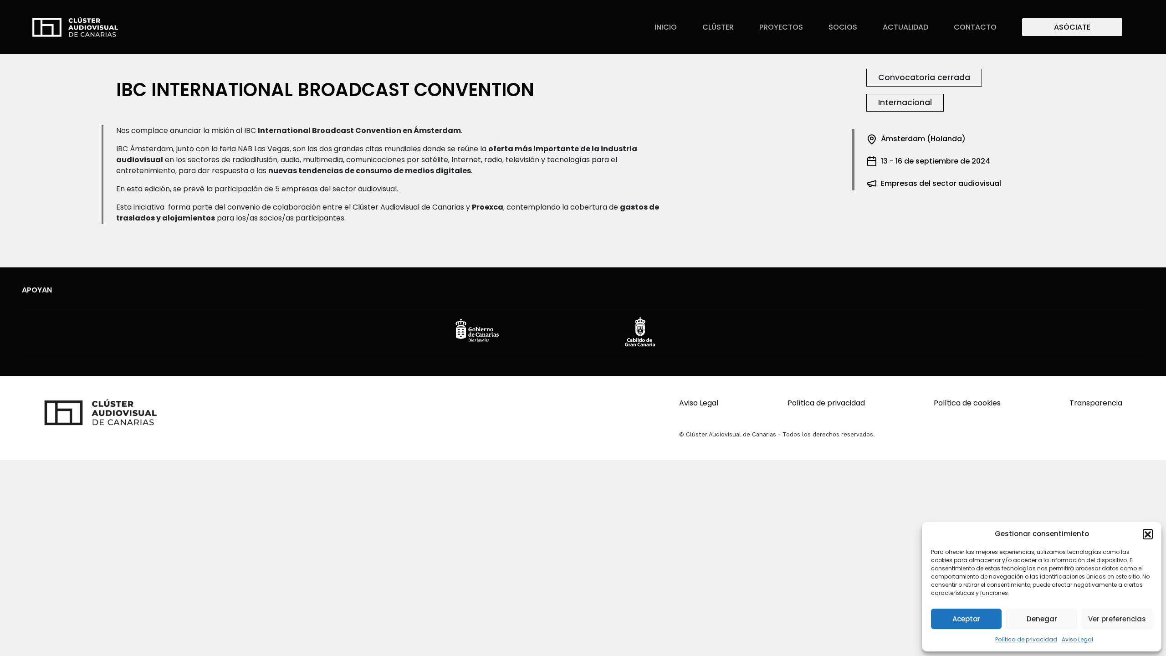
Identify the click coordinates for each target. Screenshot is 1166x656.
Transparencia (1095, 403)
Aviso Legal (1077, 639)
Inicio (666, 27)
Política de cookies (967, 403)
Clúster (718, 27)
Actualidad (905, 27)
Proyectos (781, 27)
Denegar (1042, 619)
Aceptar (966, 619)
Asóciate (1072, 27)
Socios (842, 27)
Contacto (975, 27)
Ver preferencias (1117, 619)
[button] (1147, 533)
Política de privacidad (1026, 639)
